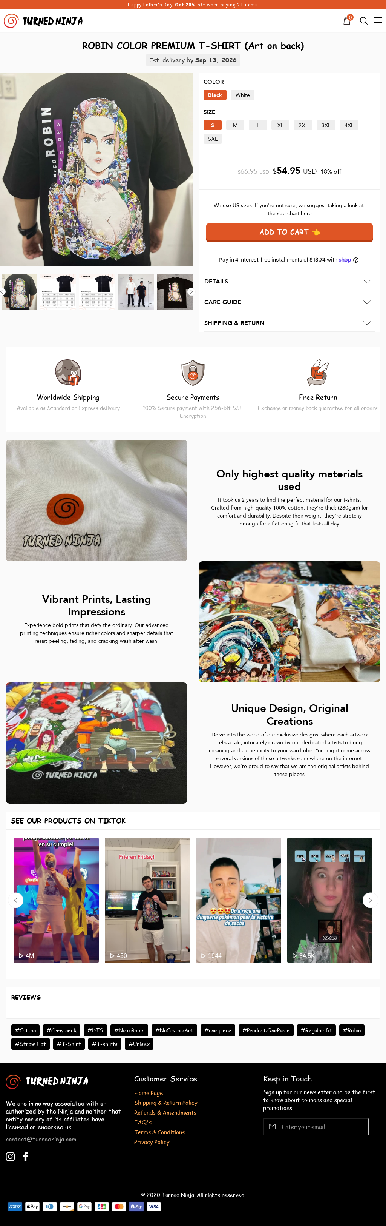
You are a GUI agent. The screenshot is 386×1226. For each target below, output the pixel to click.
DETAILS (216, 281)
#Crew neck (62, 1030)
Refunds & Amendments (165, 1112)
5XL (213, 139)
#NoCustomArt (174, 1030)
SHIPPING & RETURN (234, 323)
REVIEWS (26, 997)
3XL (326, 125)
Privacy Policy (152, 1142)
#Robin (352, 1030)
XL (280, 125)
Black (215, 95)
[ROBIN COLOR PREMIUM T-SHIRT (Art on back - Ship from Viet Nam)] (96, 169)
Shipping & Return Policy (166, 1102)
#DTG (95, 1030)
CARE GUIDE (222, 302)
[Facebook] (26, 1156)
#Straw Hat (30, 1043)
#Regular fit (316, 1030)
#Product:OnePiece (266, 1030)
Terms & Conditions (159, 1132)
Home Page (148, 1093)
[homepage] (44, 20)
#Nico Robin (129, 1030)
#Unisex (139, 1043)
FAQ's (143, 1122)
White (243, 95)
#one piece (217, 1030)
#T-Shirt (69, 1043)
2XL (303, 125)
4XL (349, 125)
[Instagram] (10, 1156)
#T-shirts (105, 1043)
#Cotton (25, 1030)
